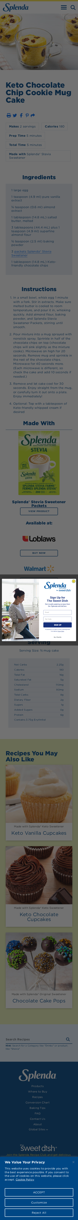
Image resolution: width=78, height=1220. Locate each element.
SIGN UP (57, 625)
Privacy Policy (61, 631)
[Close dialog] (73, 581)
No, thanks (57, 637)
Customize (39, 1202)
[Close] (73, 1162)
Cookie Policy (25, 1179)
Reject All (39, 1212)
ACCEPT (39, 1192)
